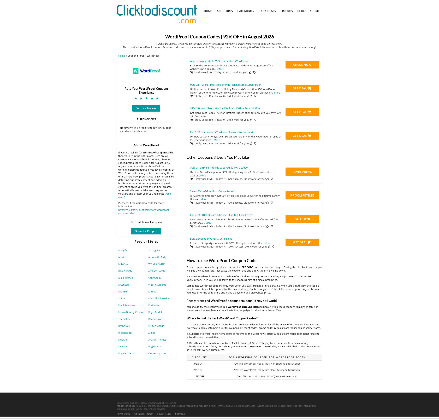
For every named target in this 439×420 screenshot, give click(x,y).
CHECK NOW (302, 65)
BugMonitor (155, 346)
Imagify (122, 250)
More (221, 69)
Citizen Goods (156, 325)
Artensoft (123, 284)
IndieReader (125, 332)
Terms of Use (123, 413)
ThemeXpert (125, 319)
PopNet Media (126, 353)
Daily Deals (267, 11)
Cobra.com (154, 277)
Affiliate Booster (157, 271)
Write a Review (146, 108)
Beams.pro (154, 319)
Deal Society (125, 271)
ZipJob (152, 332)
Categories (245, 11)
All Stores (225, 11)
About (314, 11)
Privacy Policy (164, 413)
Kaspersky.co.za (157, 353)
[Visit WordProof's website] (146, 70)
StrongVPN (154, 250)
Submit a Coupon (146, 231)
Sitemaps (180, 413)
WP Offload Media (158, 298)
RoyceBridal (155, 312)
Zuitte (121, 298)
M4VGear (123, 264)
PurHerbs (153, 305)
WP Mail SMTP (156, 264)
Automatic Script (157, 257)
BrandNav (124, 325)
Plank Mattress (126, 305)
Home (208, 11)
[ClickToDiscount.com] (157, 13)
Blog (301, 11)
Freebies (287, 11)
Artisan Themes (157, 339)
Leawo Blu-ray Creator (131, 312)
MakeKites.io (125, 277)
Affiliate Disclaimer (143, 413)
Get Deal (300, 88)
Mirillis (152, 291)
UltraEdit (123, 291)
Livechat (123, 346)
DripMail (123, 339)
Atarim (122, 257)
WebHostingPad (157, 284)
